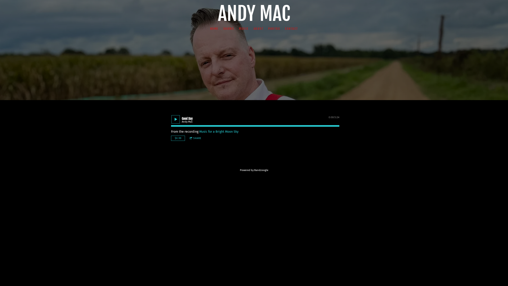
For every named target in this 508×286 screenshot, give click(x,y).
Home (214, 28)
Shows (228, 28)
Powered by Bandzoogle (254, 170)
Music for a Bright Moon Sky (219, 131)
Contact (291, 28)
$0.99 (178, 138)
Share (197, 138)
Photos (274, 28)
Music (244, 28)
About (259, 28)
